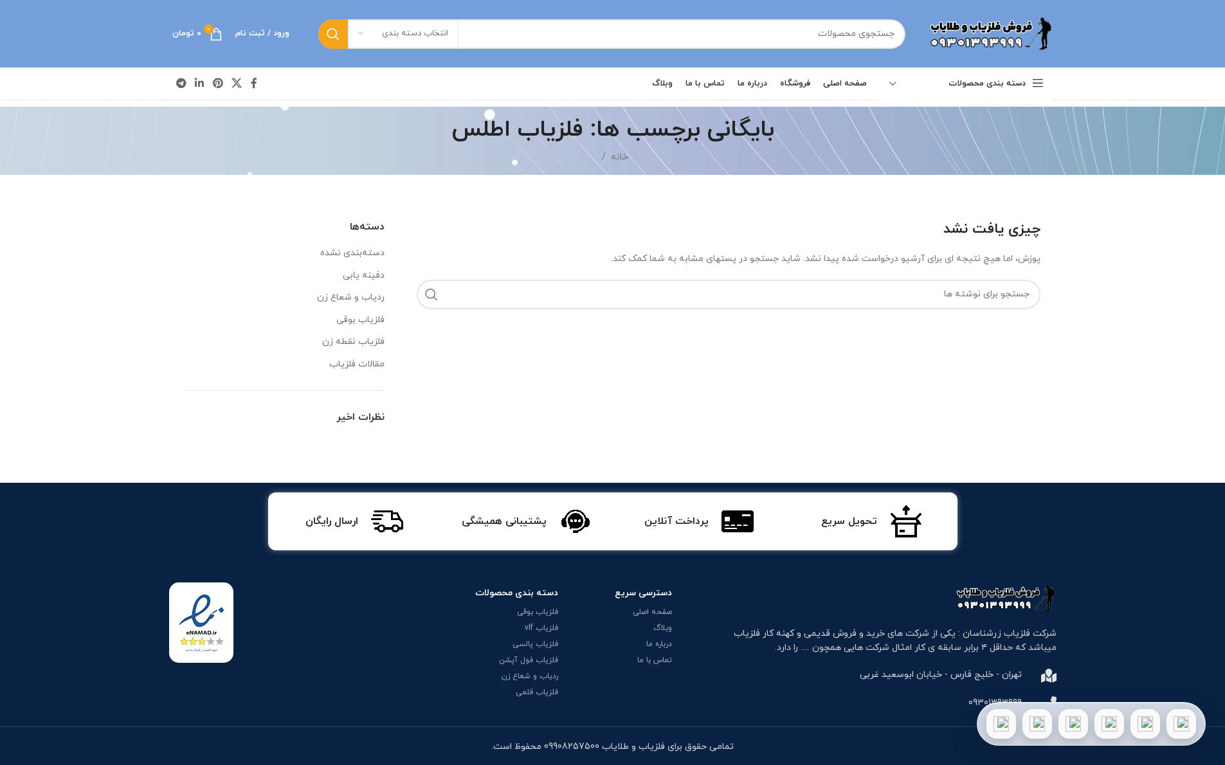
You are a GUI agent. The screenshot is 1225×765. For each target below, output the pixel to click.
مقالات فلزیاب (357, 364)
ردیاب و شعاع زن (351, 297)
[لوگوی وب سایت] (989, 33)
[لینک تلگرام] (181, 83)
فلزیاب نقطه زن (353, 342)
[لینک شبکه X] (236, 83)
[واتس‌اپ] (1145, 724)
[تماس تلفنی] (1181, 724)
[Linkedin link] (199, 83)
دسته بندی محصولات (516, 593)
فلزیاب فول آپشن (528, 660)
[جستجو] (333, 34)
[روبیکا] (1001, 724)
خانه (619, 157)
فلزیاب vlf (541, 628)
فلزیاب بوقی (360, 320)
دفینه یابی (364, 275)
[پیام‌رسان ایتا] (1037, 724)
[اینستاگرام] (1109, 724)
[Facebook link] (254, 83)
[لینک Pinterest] (217, 83)
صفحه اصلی (652, 612)
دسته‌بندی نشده (352, 253)
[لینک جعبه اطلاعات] (871, 521)
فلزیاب (747, 633)
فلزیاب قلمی (537, 692)
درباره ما (659, 644)
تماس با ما (654, 660)
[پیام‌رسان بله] (1073, 724)
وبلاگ (662, 628)
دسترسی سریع (643, 593)
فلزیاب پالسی (535, 644)
